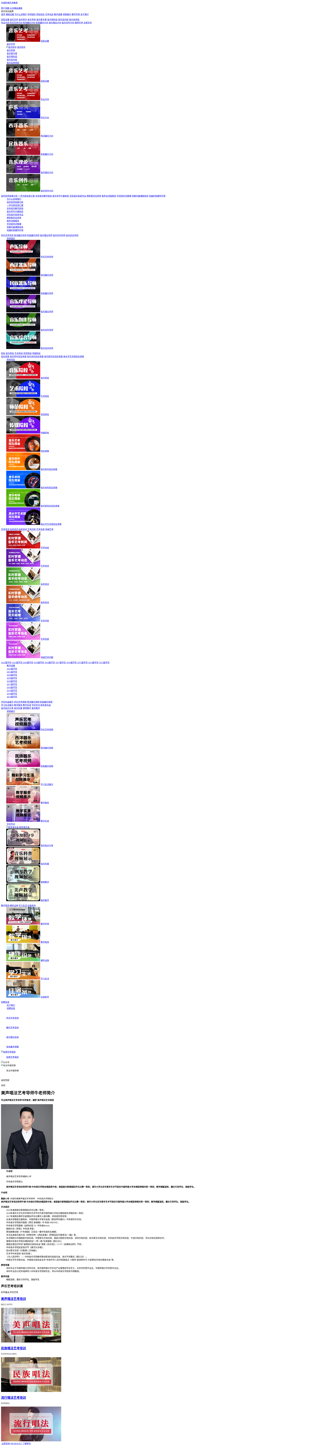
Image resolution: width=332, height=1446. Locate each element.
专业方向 (5, 23)
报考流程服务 (13, 221)
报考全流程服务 (109, 196)
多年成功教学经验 (43, 196)
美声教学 (36, 708)
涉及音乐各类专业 (78, 196)
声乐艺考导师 (7, 235)
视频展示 (11, 711)
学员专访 (36, 705)
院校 (3, 353)
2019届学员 (39, 662)
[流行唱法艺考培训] (31, 1441)
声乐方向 (45, 118)
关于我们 (11, 1005)
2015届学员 (82, 662)
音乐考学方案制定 (60, 196)
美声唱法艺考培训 (13, 1299)
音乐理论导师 (46, 235)
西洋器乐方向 (29, 23)
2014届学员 (93, 662)
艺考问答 (31, 529)
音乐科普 (18, 708)
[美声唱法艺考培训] (31, 1342)
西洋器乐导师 (20, 235)
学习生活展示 (7, 705)
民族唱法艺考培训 (13, 1348)
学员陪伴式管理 (124, 196)
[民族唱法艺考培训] (31, 1391)
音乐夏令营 (41, 20)
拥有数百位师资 (94, 196)
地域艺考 (49, 529)
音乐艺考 (14, 20)
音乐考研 (31, 20)
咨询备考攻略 (12, 1047)
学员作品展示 (7, 702)
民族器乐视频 (46, 702)
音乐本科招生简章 (35, 356)
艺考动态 (45, 548)
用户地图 (5, 8)
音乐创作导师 (59, 235)
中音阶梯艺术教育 (9, 3)
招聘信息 (5, 1002)
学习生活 (23, 905)
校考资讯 (14, 529)
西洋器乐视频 (33, 702)
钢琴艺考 (79, 23)
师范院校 (27, 353)
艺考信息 (40, 529)
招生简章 (5, 356)
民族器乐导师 (33, 235)
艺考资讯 (5, 529)
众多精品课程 (16, 8)
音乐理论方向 (55, 23)
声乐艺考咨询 (12, 1018)
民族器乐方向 (42, 23)
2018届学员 (50, 662)
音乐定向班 (63, 20)
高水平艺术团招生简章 (73, 356)
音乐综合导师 (72, 235)
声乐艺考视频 (20, 702)
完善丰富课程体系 (140, 196)
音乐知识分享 (7, 708)
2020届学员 (28, 662)
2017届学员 (61, 662)
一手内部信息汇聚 (26, 196)
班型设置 (5, 20)
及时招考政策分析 (9, 196)
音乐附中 (23, 20)
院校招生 (11, 360)
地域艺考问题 (47, 657)
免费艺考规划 (12, 1057)
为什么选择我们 (14, 199)
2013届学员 (104, 662)
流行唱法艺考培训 (13, 1397)
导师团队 (11, 238)
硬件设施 (14, 905)
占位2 (100, 23)
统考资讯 (23, 529)
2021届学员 (17, 662)
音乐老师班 (74, 20)
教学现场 (5, 905)
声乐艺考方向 (16, 23)
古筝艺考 (88, 23)
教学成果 (11, 666)
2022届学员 (6, 662)
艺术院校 (19, 353)
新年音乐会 (45, 705)
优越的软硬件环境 (157, 196)
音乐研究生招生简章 (53, 356)
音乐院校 (10, 353)
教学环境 (45, 924)
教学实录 (27, 705)
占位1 (95, 23)
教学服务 (18, 705)
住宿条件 (31, 905)
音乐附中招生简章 (18, 356)
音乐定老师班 (13, 63)
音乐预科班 (52, 20)
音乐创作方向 (68, 23)
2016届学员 (71, 662)
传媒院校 (36, 353)
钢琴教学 (27, 708)
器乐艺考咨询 (12, 1028)
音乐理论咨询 (12, 1037)
